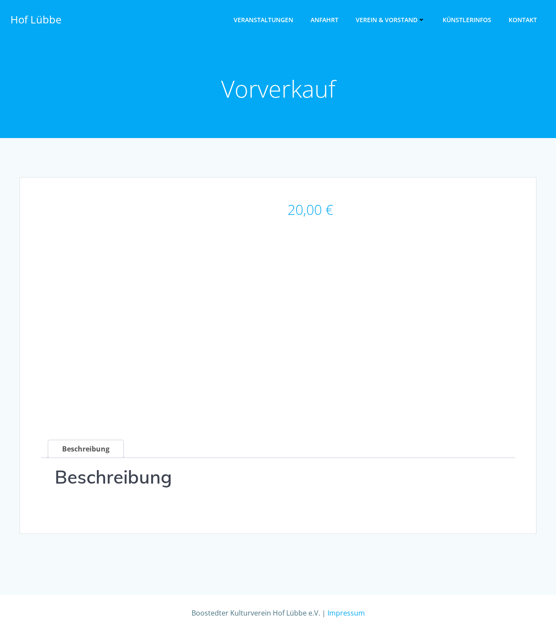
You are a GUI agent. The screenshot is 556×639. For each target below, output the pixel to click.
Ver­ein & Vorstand (386, 20)
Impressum (346, 613)
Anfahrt (324, 20)
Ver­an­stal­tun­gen (263, 20)
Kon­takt (523, 20)
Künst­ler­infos (467, 20)
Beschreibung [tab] (85, 449)
